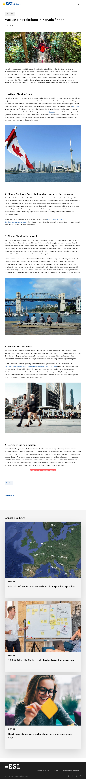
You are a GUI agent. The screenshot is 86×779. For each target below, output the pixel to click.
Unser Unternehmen (43, 770)
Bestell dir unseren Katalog (71, 770)
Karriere (10, 14)
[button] (82, 4)
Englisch (9, 483)
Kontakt (56, 770)
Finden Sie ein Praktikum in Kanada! (43, 470)
